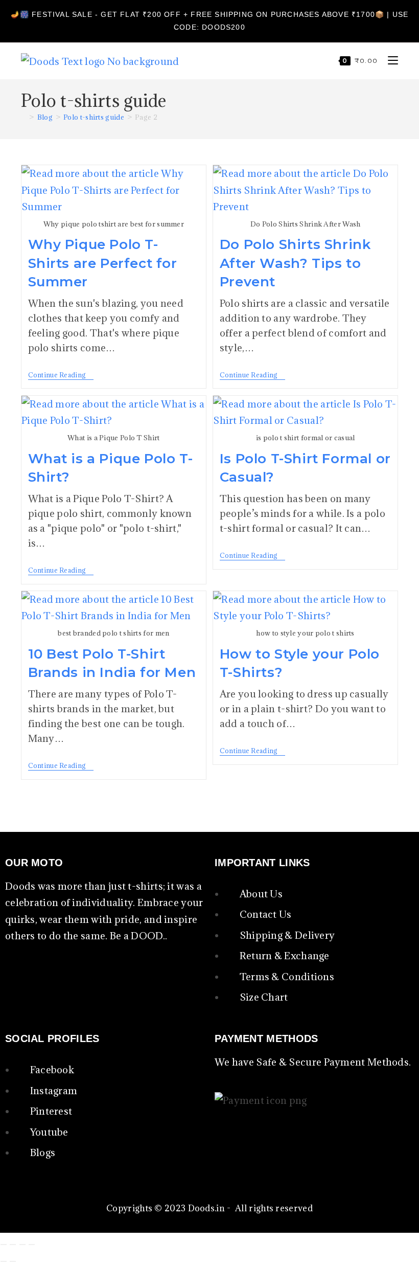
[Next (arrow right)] (12, 1261)
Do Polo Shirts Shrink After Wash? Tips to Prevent (295, 263)
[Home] (23, 117)
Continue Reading (61, 375)
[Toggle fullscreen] (12, 1245)
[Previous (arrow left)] (3, 1261)
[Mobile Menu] (389, 60)
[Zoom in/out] (3, 1245)
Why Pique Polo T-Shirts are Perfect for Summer (102, 263)
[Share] (22, 1245)
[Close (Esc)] (31, 1245)
